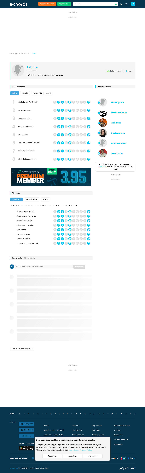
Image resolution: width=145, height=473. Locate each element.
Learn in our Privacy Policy (80, 450)
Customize (93, 456)
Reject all (72, 456)
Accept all (52, 456)
